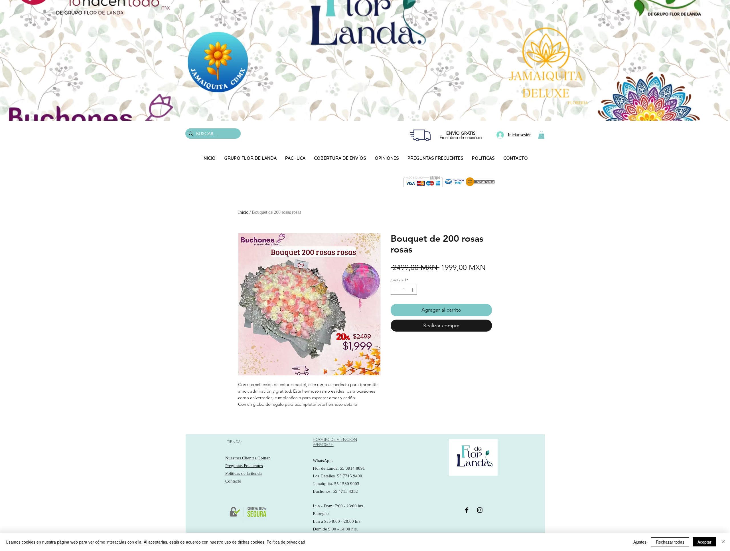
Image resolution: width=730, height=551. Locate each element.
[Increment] (412, 290)
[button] (541, 135)
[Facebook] (466, 510)
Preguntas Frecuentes (244, 465)
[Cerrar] (723, 541)
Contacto (233, 481)
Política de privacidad (286, 542)
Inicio (243, 212)
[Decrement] (395, 290)
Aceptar (704, 542)
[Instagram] (479, 510)
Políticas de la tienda (243, 473)
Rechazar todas (670, 542)
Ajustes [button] (639, 542)
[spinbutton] (403, 290)
